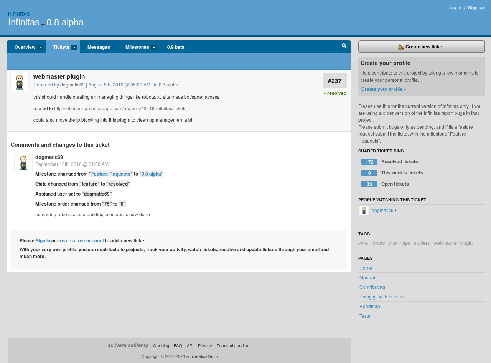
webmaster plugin (453, 242)
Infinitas (19, 13)
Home (365, 267)
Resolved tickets (392, 161)
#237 (335, 80)
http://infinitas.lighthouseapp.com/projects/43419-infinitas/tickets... (122, 108)
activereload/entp (128, 345)
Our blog (161, 345)
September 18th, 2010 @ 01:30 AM (72, 164)
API (190, 345)
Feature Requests (110, 173)
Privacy (205, 345)
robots (378, 242)
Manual (367, 277)
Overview (21, 47)
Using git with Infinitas (382, 296)
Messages (98, 46)
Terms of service (232, 345)
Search (344, 46)
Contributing (372, 286)
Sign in (43, 240)
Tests (364, 315)
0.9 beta (176, 46)
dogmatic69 (72, 84)
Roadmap (369, 306)
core (363, 242)
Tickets (57, 47)
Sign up (476, 7)
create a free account (80, 240)
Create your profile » (383, 88)
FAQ (178, 345)
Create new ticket (424, 46)
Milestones (133, 47)
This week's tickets (395, 172)
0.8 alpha (65, 21)
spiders (422, 242)
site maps (399, 242)
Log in (454, 7)
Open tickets (388, 183)
